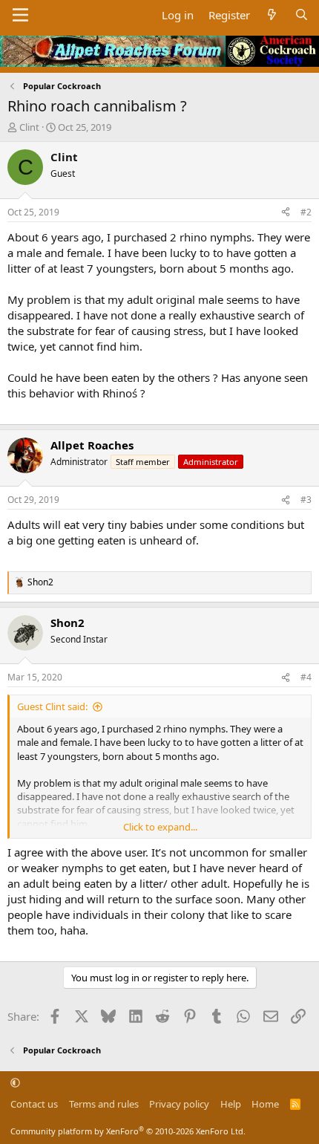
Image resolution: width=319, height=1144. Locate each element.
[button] (15, 1082)
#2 (306, 212)
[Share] (285, 212)
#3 (306, 499)
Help (230, 1104)
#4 (306, 677)
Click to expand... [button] (160, 826)
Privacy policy (179, 1104)
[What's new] (271, 15)
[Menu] (20, 15)
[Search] (301, 15)
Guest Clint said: (52, 706)
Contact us (34, 1104)
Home (265, 1104)
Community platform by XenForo (128, 1131)
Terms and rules (104, 1104)
